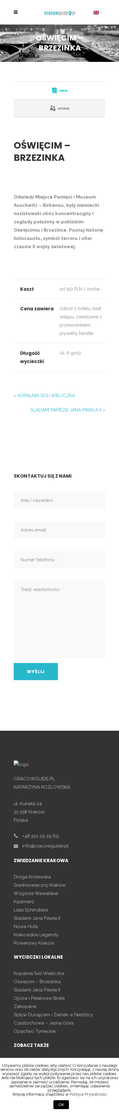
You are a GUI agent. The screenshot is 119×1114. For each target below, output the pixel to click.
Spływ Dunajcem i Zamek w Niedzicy (53, 1014)
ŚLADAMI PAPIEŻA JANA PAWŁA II (65, 410)
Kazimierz (24, 901)
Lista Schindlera (31, 910)
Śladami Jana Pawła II (37, 918)
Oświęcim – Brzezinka (37, 981)
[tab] (59, 90)
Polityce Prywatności (88, 1094)
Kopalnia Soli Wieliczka (39, 973)
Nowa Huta (26, 926)
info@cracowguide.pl (45, 846)
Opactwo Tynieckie (35, 1031)
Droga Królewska (32, 877)
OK (61, 1104)
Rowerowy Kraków (34, 943)
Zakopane (25, 1006)
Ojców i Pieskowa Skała (39, 998)
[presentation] (59, 90)
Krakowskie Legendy (36, 935)
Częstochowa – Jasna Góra (44, 1023)
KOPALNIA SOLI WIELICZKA (46, 395)
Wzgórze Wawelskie (36, 893)
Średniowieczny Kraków (40, 885)
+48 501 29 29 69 (40, 836)
